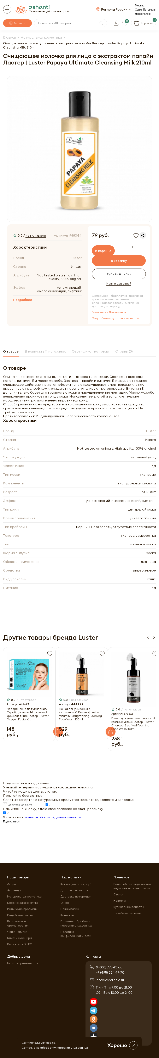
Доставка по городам (76, 896)
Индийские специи (20, 915)
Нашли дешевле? (118, 283)
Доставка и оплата (74, 890)
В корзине (103, 251)
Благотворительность (22, 963)
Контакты (67, 915)
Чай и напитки (17, 932)
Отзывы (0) (124, 351)
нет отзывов (35, 235)
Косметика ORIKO (19, 944)
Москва (139, 5)
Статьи (118, 894)
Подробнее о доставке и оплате (115, 318)
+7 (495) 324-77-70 (110, 972)
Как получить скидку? (75, 884)
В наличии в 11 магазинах (109, 312)
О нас (64, 903)
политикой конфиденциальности (53, 817)
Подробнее (22, 300)
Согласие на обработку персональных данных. (55, 1047)
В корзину (119, 261)
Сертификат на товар (90, 351)
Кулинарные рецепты (128, 907)
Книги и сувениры (19, 938)
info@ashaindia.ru (110, 980)
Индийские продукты (22, 909)
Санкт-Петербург (145, 9)
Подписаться (11, 821)
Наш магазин (69, 909)
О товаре (11, 351)
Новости (119, 900)
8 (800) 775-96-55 (109, 967)
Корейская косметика (23, 903)
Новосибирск (143, 13)
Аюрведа (14, 890)
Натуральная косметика (24, 896)
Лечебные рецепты (127, 913)
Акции (11, 884)
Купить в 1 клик (118, 274)
